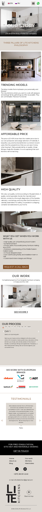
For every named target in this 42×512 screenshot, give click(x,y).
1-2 (15, 326)
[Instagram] (25, 469)
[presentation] (3, 331)
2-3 (6, 326)
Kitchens (28, 461)
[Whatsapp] (17, 469)
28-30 (29, 326)
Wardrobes (29, 463)
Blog (11, 463)
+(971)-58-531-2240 (21, 474)
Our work (29, 458)
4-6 (9, 326)
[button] (33, 3)
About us (12, 461)
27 (25, 326)
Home (11, 458)
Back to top (28, 496)
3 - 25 (18, 326)
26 (22, 326)
